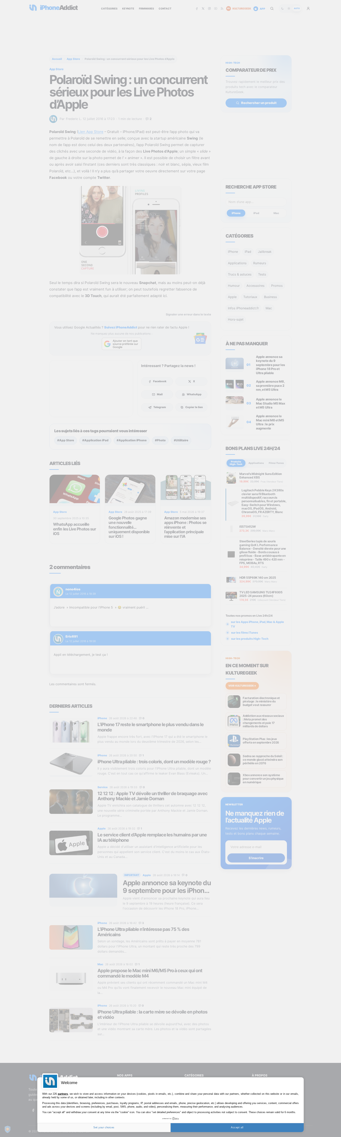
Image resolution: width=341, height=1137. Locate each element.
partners (63, 1093)
